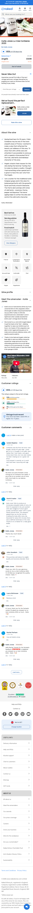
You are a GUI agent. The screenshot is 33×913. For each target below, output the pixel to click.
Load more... (16, 672)
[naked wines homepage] (7, 9)
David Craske (11, 498)
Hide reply (16, 486)
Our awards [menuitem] (7, 811)
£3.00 (30, 61)
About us (7, 793)
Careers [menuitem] (6, 824)
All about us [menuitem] (7, 799)
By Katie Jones (6, 47)
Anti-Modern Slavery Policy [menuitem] (12, 854)
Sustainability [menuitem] (7, 860)
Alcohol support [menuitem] (8, 755)
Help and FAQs (16, 704)
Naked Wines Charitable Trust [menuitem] (13, 848)
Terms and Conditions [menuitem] (8, 870)
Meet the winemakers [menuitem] (10, 805)
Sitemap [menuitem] (6, 780)
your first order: (21, 1)
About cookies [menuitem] (7, 768)
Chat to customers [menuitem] (9, 761)
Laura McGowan (12, 593)
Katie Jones (10, 470)
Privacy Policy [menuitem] (21, 870)
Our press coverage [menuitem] (9, 817)
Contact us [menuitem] (6, 774)
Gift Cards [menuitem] (6, 786)
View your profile (3, 435)
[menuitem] (4, 714)
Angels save (5, 61)
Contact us (16, 708)
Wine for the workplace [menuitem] (11, 836)
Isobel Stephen (12, 443)
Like (7, 465)
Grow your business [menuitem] (9, 830)
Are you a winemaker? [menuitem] (10, 842)
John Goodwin (12, 552)
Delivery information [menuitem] (10, 743)
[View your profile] (3, 443)
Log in (9, 435)
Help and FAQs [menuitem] (8, 749)
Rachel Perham (12, 632)
